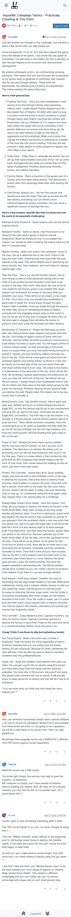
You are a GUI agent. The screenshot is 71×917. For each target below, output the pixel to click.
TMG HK (12, 764)
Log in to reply (61, 26)
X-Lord (11, 815)
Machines (12, 25)
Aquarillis (13, 37)
